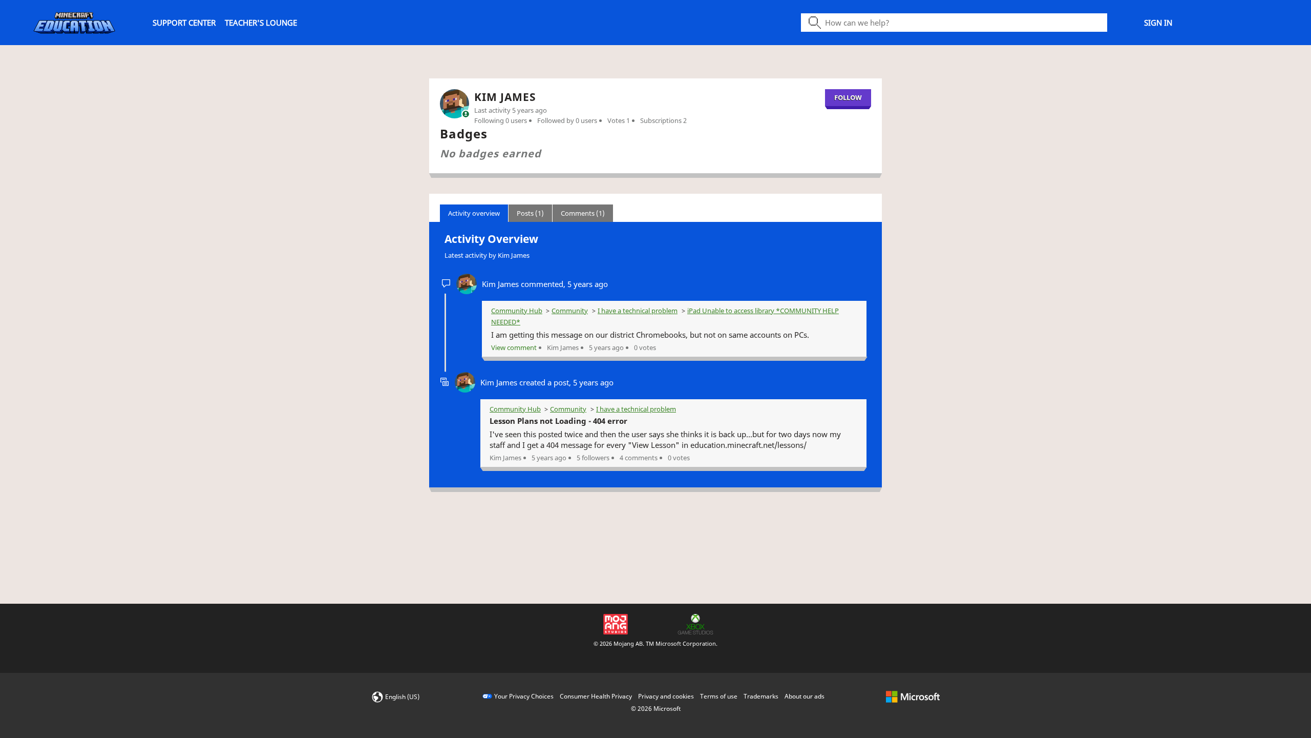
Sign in (1158, 22)
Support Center (184, 22)
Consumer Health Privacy (596, 696)
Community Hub (516, 310)
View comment (514, 347)
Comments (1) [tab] (583, 213)
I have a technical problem (638, 310)
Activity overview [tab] (474, 213)
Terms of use (718, 696)
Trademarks (761, 696)
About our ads (804, 696)
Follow (848, 97)
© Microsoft (656, 708)
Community (570, 310)
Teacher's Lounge (261, 22)
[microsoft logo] (913, 696)
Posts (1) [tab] (530, 213)
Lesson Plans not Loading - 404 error (558, 421)
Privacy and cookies (666, 696)
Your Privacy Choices (524, 696)
